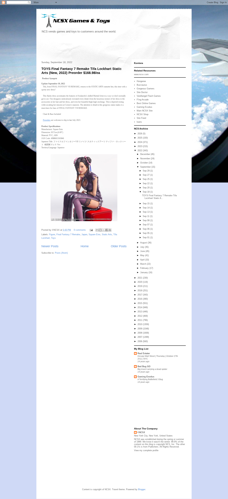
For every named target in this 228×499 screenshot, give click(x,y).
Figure (52, 234)
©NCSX (141, 432)
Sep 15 (146, 203)
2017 (140, 294)
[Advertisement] (100, 47)
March (143, 264)
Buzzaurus (142, 85)
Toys (53, 238)
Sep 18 (146, 192)
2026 (140, 133)
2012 (140, 316)
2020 (140, 282)
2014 (140, 307)
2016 (140, 299)
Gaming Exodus (144, 107)
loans (139, 122)
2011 (140, 320)
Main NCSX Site (145, 110)
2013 (140, 311)
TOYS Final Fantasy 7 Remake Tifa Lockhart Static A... (159, 196)
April (142, 259)
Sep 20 (146, 187)
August (144, 242)
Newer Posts (49, 246)
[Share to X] (103, 230)
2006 (140, 341)
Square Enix (94, 234)
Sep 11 (146, 216)
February (144, 268)
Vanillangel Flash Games (149, 96)
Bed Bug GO (144, 366)
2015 (140, 303)
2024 (140, 142)
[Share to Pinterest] (109, 230)
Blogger (141, 489)
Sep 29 (146, 170)
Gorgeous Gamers (145, 88)
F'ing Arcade (143, 99)
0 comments (80, 230)
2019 (140, 286)
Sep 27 (146, 175)
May (142, 255)
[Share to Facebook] (106, 230)
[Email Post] (91, 230)
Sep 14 (146, 207)
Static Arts (107, 234)
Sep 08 (146, 220)
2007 (140, 337)
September (145, 167)
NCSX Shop (142, 114)
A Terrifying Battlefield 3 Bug (150, 379)
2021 (140, 278)
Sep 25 (146, 179)
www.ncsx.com (141, 74)
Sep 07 (146, 224)
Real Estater (144, 353)
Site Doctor (142, 92)
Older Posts (119, 246)
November (145, 158)
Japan (84, 234)
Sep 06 (146, 229)
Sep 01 (146, 237)
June (143, 251)
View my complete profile (146, 450)
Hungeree (141, 81)
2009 (140, 328)
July (142, 247)
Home (85, 246)
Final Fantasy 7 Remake (68, 234)
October (144, 162)
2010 (140, 324)
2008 (140, 333)
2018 (140, 290)
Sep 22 (146, 183)
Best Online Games (146, 103)
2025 (140, 138)
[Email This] (97, 230)
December (145, 154)
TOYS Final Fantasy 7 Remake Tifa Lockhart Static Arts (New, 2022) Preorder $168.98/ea (81, 70)
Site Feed (141, 118)
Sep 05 (146, 233)
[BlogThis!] (100, 230)
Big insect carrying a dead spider (152, 369)
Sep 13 (146, 212)
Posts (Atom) (61, 253)
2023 (140, 146)
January (144, 272)
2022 (140, 150)
